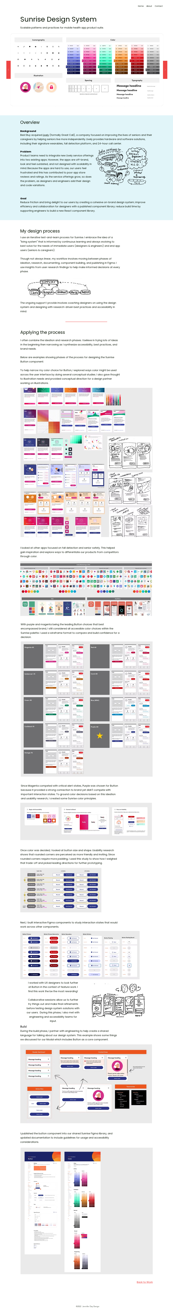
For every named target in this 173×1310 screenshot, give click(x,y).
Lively (46, 135)
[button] (86, 70)
